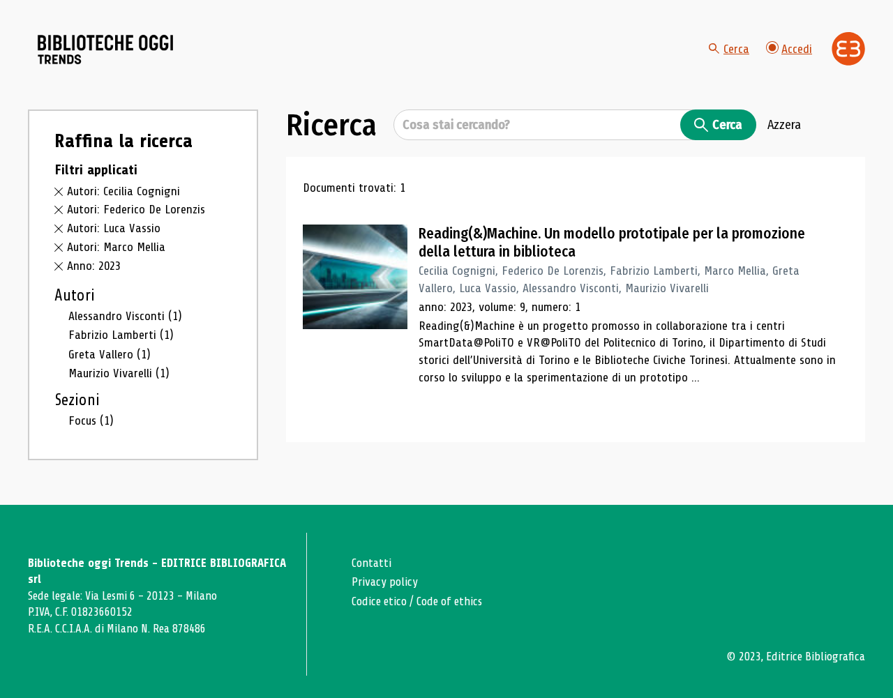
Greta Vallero (109, 354)
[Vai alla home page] (106, 49)
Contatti (371, 563)
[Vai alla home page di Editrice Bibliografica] (848, 49)
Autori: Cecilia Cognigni (123, 191)
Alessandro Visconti (125, 316)
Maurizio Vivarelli (119, 373)
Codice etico (379, 601)
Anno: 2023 (94, 266)
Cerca (736, 49)
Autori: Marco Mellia (116, 247)
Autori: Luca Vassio (113, 228)
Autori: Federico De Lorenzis (136, 209)
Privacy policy (385, 582)
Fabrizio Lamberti (121, 335)
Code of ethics (449, 601)
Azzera (784, 124)
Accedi (796, 49)
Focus (91, 420)
